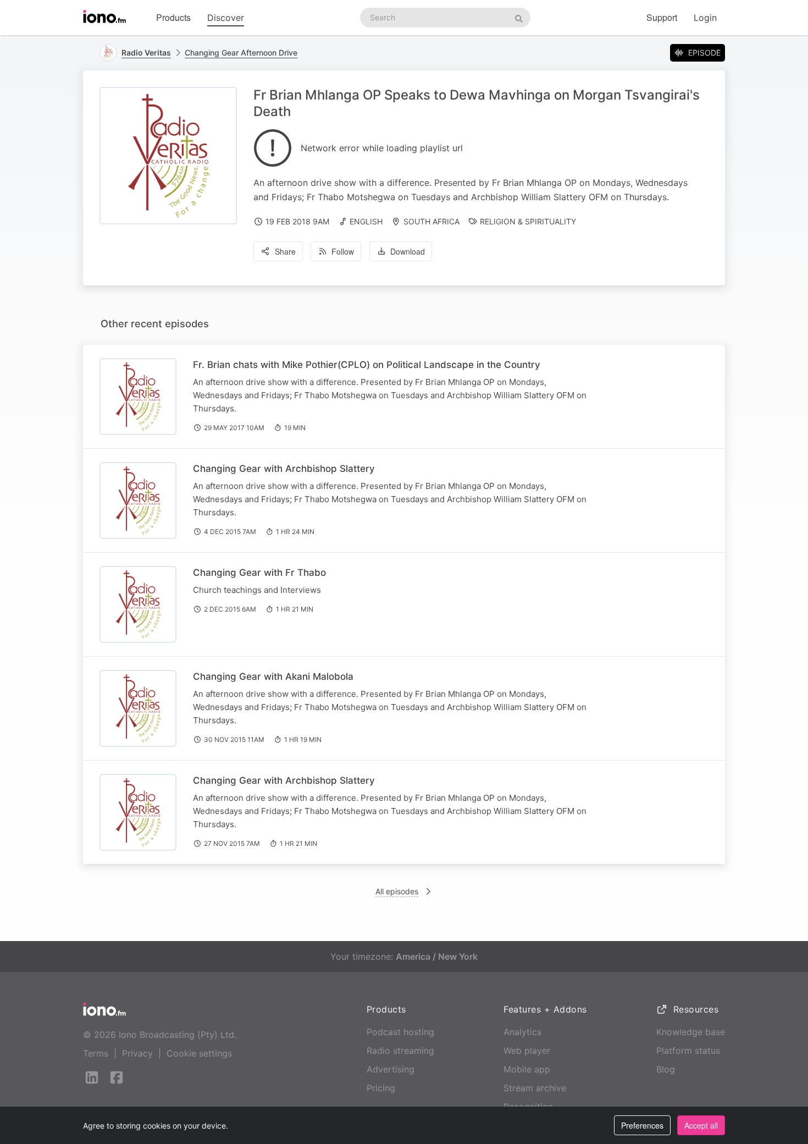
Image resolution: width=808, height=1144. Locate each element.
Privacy (137, 1053)
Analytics (522, 1031)
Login (705, 17)
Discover (225, 17)
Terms (95, 1053)
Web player (526, 1050)
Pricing (381, 1087)
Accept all (701, 1125)
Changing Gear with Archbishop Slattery (284, 468)
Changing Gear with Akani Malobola (273, 676)
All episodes (396, 891)
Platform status (688, 1050)
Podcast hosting (400, 1031)
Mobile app (526, 1069)
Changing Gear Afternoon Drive (241, 52)
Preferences (642, 1125)
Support (661, 17)
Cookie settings (199, 1053)
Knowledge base (690, 1031)
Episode (704, 52)
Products (173, 17)
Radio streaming (400, 1050)
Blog (665, 1069)
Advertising (390, 1069)
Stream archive (534, 1087)
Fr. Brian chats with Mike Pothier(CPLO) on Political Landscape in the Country (366, 364)
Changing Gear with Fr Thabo (259, 572)
